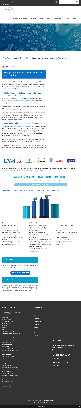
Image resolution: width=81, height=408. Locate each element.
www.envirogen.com (7, 386)
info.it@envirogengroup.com (10, 367)
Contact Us (25, 2)
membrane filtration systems (11, 235)
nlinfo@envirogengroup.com (10, 350)
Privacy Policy (30, 400)
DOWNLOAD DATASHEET (20, 273)
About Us (36, 315)
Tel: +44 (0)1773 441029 (8, 331)
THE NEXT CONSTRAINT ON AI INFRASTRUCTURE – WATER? (61, 355)
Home (35, 313)
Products (36, 318)
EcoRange (23, 285)
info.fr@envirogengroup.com (10, 375)
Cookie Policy (39, 400)
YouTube (7, 4)
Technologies (37, 321)
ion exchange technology (20, 126)
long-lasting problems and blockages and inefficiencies (18, 100)
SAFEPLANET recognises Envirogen (62, 363)
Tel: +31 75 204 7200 (7, 348)
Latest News (16, 2)
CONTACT (36, 335)
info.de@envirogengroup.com (10, 358)
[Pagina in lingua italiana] (10, 67)
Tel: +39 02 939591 (7, 365)
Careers (36, 333)
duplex (64, 239)
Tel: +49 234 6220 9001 (8, 356)
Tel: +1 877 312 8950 (7, 382)
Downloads (7, 2)
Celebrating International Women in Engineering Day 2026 (63, 346)
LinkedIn (36, 2)
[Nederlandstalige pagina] (13, 67)
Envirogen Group (8, 10)
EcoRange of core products (13, 86)
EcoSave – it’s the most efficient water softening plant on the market (22, 170)
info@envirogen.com (8, 384)
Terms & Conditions (48, 400)
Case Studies (37, 330)
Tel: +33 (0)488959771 (8, 373)
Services (36, 327)
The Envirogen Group (42, 402)
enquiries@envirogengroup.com (11, 333)
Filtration (36, 324)
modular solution (29, 133)
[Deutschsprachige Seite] (7, 67)
